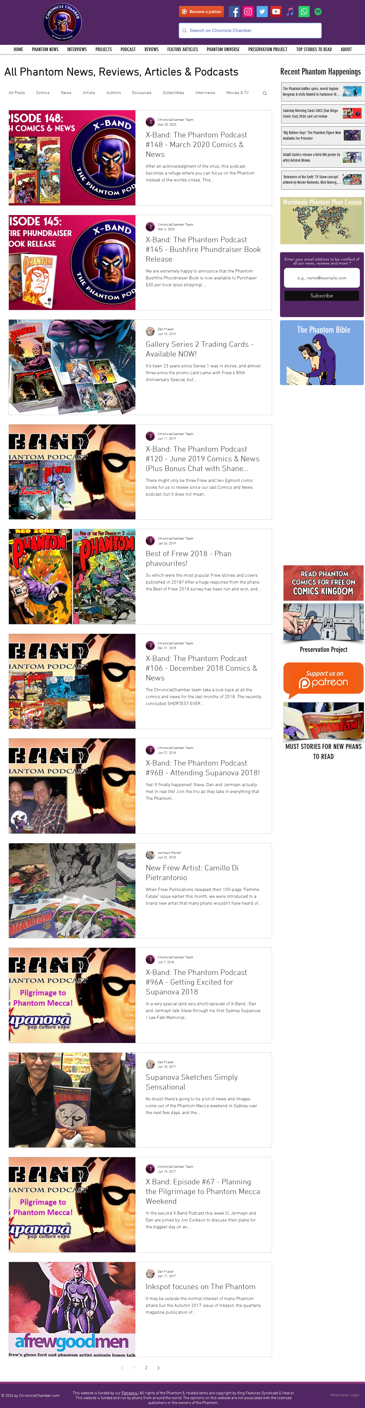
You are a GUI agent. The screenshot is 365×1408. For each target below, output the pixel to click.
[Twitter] (262, 11)
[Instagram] (248, 11)
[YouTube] (276, 11)
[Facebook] (234, 11)
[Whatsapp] (304, 11)
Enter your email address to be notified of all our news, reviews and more (322, 261)
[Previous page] (122, 1368)
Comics (43, 92)
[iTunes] (290, 11)
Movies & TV (237, 92)
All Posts (17, 92)
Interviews (205, 92)
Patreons (130, 1393)
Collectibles (173, 92)
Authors (113, 92)
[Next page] (158, 1368)
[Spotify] (318, 11)
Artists (89, 92)
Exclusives (141, 92)
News (66, 92)
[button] (103, 49)
